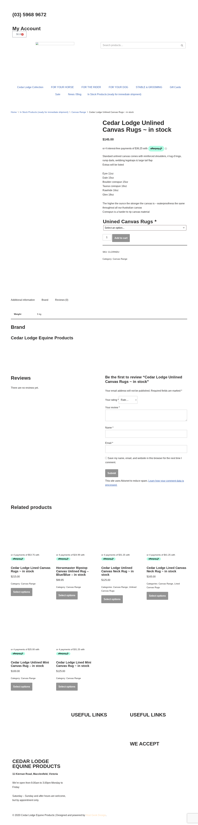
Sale (57, 94)
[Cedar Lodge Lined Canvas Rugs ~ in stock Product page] (31, 532)
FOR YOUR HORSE (62, 87)
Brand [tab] (45, 300)
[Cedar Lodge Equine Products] (114, 283)
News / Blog (74, 94)
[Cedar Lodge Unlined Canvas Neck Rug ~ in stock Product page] (121, 532)
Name (109, 427)
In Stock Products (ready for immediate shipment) (114, 94)
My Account (26, 28)
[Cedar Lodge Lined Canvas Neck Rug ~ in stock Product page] (167, 532)
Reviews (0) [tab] (61, 300)
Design (102, 815)
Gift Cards (175, 87)
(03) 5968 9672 (29, 14)
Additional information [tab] (23, 300)
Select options (21, 592)
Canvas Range (78, 112)
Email (109, 443)
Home (14, 112)
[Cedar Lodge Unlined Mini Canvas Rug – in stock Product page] (31, 627)
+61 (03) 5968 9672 (150, 722)
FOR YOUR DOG (118, 87)
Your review (112, 407)
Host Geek (91, 815)
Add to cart (120, 238)
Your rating (112, 400)
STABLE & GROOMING (149, 87)
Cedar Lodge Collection (30, 87)
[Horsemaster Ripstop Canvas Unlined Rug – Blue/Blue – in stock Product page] (76, 532)
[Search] (182, 45)
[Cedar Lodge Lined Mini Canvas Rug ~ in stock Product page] (76, 627)
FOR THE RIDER (91, 87)
